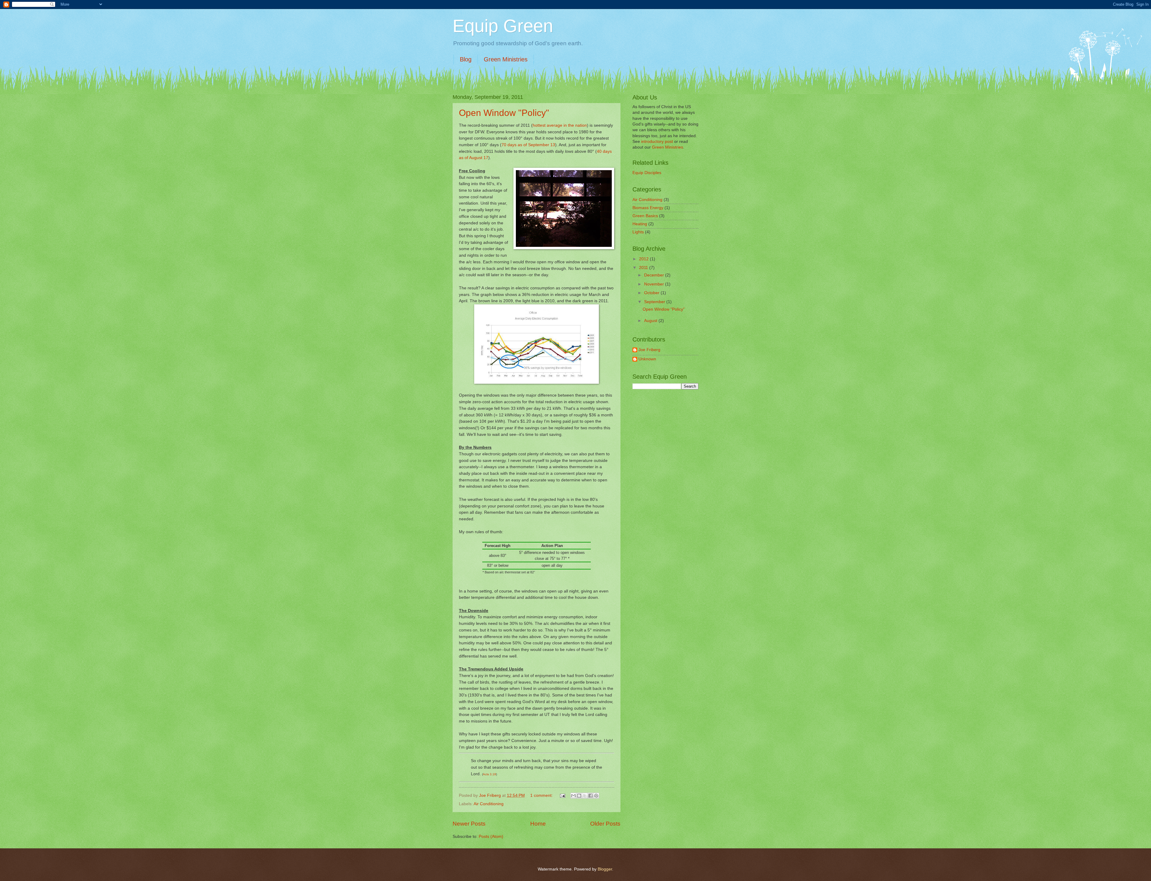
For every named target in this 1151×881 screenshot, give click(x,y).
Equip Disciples (646, 172)
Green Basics (645, 216)
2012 (644, 259)
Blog (465, 59)
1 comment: (542, 795)
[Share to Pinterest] (596, 796)
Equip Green (503, 26)
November (654, 284)
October (652, 293)
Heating (639, 224)
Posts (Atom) (491, 836)
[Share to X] (585, 796)
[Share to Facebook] (590, 796)
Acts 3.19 (489, 774)
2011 (644, 267)
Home (538, 823)
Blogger (605, 869)
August (651, 320)
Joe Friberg (649, 349)
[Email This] (573, 796)
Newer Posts (469, 823)
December (654, 275)
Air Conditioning (489, 804)
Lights (638, 232)
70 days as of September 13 (528, 144)
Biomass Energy (647, 207)
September (655, 302)
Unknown (647, 359)
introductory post (657, 141)
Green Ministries (506, 59)
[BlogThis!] (579, 796)
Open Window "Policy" (504, 113)
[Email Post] (562, 795)
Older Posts (605, 823)
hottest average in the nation (560, 125)
